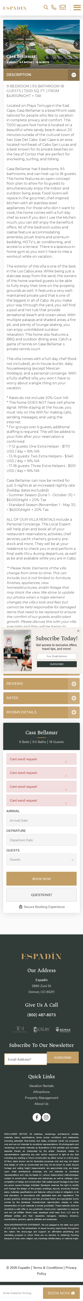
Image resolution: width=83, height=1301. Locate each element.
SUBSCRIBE (57, 664)
